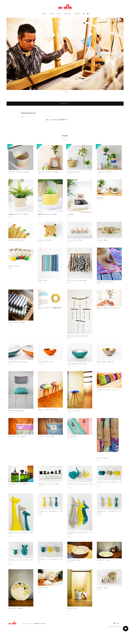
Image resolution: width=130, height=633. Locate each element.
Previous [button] (9, 54)
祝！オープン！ (65, 103)
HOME (44, 13)
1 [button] (61, 91)
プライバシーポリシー (27, 623)
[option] (65, 54)
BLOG (59, 13)
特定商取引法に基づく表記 (40, 623)
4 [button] (68, 91)
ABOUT (52, 13)
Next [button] (121, 54)
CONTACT (77, 13)
